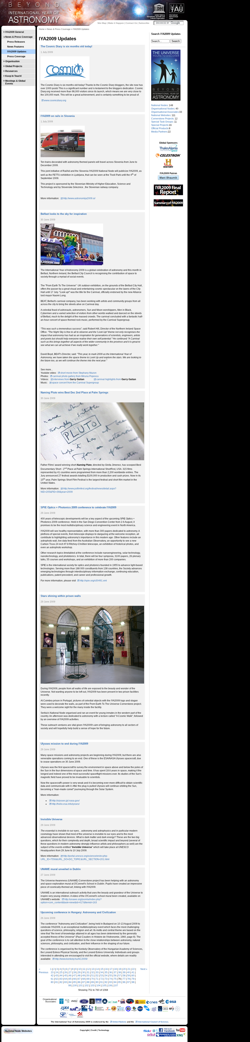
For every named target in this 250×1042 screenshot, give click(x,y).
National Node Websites (18, 1031)
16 (106, 969)
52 (97, 975)
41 (133, 972)
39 (124, 972)
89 (92, 982)
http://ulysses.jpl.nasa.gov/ (65, 800)
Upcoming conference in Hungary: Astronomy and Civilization (78, 912)
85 (74, 982)
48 (79, 975)
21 (129, 969)
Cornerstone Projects (162, 118)
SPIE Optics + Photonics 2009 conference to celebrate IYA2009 (78, 507)
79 (133, 979)
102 (87, 985)
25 (61, 972)
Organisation (12, 61)
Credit (93, 1030)
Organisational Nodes (162, 108)
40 (128, 972)
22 (133, 969)
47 (74, 975)
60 (133, 975)
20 (124, 969)
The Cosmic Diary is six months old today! (66, 46)
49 (83, 975)
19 (120, 969)
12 (88, 969)
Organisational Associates (165, 112)
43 (56, 975)
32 (92, 972)
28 (74, 972)
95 (119, 982)
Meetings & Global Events (15, 82)
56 (115, 975)
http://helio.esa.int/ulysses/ (65, 804)
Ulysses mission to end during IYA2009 (64, 743)
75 (115, 979)
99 (69, 985)
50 (88, 975)
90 (97, 982)
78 (128, 979)
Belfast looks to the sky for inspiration (64, 213)
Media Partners (159, 131)
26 (65, 972)
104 (98, 985)
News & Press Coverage (19, 37)
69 (88, 979)
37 (115, 972)
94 (115, 982)
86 (79, 982)
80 (52, 982)
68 (83, 979)
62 (56, 979)
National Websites (161, 115)
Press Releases (16, 41)
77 (124, 979)
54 (106, 975)
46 (70, 975)
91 (101, 982)
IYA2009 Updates (16, 51)
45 (65, 975)
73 (106, 979)
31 (88, 972)
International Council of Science (153, 1022)
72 (101, 979)
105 (104, 985)
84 (70, 982)
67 (79, 979)
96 (124, 982)
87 (83, 982)
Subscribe (144, 23)
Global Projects (13, 66)
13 (93, 969)
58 (124, 975)
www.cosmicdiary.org (55, 100)
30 (83, 972)
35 (106, 972)
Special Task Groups (162, 121)
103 (92, 985)
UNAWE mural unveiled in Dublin (61, 869)
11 (84, 969)
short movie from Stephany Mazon (78, 373)
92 (106, 982)
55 (110, 975)
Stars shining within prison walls (61, 595)
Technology (103, 1030)
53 (101, 975)
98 (133, 982)
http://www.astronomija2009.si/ (79, 198)
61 (52, 979)
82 (61, 982)
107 (116, 985)
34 (101, 972)
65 (70, 979)
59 (128, 975)
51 (92, 975)
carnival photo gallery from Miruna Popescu (76, 376)
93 (110, 982)
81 (56, 982)
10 (79, 969)
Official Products (159, 128)
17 (111, 969)
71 (97, 979)
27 (70, 972)
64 (65, 979)
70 (92, 979)
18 (115, 969)
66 (74, 979)
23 (52, 972)
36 (110, 972)
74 (110, 979)
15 (102, 969)
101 (81, 985)
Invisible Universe (51, 819)
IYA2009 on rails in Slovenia (58, 116)
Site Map (101, 23)
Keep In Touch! (13, 76)
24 (56, 972)
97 (128, 982)
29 (79, 972)
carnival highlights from (108, 379)
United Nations (119, 1022)
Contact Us (131, 23)
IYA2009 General (14, 32)
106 (110, 985)
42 (52, 975)
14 (97, 969)
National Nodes (159, 105)
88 (88, 982)
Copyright (84, 1030)
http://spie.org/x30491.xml (93, 580)
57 (119, 975)
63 (61, 979)
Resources (11, 71)
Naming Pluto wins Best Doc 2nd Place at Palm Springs (74, 392)
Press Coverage (16, 56)
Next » (143, 969)
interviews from (61, 379)
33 (97, 972)
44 (61, 975)
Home (42, 29)
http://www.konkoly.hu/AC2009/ (71, 959)
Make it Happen (116, 23)
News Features (15, 46)
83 (65, 982)
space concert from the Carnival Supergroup (75, 382)
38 (119, 972)
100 (75, 985)
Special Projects (159, 125)
